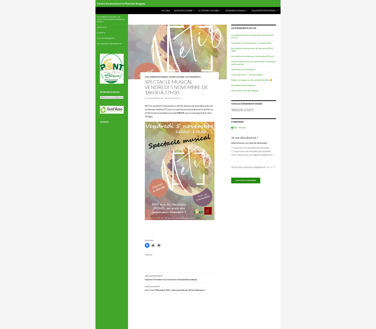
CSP (186, 77)
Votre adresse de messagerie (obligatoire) (252, 154)
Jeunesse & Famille (235, 10)
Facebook (104, 122)
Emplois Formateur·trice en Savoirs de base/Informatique (171, 278)
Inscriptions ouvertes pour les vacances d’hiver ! (253, 56)
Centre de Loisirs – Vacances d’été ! (247, 74)
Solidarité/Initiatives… (264, 10)
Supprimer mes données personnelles (252, 151)
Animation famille (159, 77)
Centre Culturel (176, 77)
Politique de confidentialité (109, 44)
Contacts (101, 33)
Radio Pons (102, 27)
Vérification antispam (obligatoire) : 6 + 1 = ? (253, 167)
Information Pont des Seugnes (244, 90)
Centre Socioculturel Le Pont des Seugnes (121, 3)
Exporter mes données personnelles (252, 147)
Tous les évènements (105, 38)
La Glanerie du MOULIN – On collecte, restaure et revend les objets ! (111, 19)
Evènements (195, 77)
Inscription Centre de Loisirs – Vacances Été (251, 43)
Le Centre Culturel (208, 10)
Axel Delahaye (174, 98)
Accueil (165, 10)
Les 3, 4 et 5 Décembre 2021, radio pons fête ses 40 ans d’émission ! (175, 288)
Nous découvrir (183, 10)
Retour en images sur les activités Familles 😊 (251, 80)
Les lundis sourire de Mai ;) (243, 69)
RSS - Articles (239, 127)
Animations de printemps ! (243, 85)
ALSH (147, 77)
